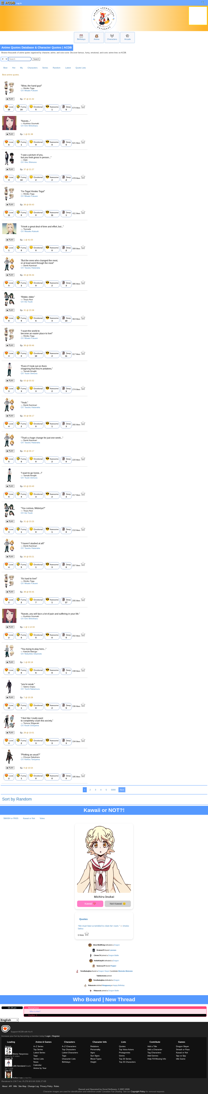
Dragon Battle (113, 955)
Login (48, 1036)
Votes (42, 818)
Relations (94, 1046)
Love (9, 108)
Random (56, 68)
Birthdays (81, 39)
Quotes (83, 919)
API (10, 1086)
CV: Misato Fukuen (29, 90)
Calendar (37, 1065)
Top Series (38, 1049)
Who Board (87, 999)
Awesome (52, 108)
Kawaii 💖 (90, 903)
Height (93, 1062)
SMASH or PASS (10, 818)
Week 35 (9, 1058)
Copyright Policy (138, 1091)
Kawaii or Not (29, 818)
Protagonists (124, 1052)
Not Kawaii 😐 (118, 903)
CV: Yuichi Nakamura (30, 689)
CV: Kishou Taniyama (30, 759)
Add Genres (152, 1056)
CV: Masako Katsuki (30, 231)
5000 (113, 790)
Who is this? (35, 1011)
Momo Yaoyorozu (20, 1054)
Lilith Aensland (18, 1066)
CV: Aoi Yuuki (27, 302)
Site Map (22, 1086)
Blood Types (95, 1059)
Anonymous (33, 1008)
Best (5, 68)
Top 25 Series (125, 1059)
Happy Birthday (119, 985)
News (35, 1062)
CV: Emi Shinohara (29, 126)
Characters (112, 39)
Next (122, 790)
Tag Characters (154, 1052)
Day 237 (8, 1070)
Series (45, 68)
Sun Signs (94, 1056)
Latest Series (39, 1052)
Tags (35, 1056)
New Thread (120, 999)
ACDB (10, 3)
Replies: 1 (32, 1015)
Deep (66, 108)
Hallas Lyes (17, 1078)
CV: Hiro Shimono (29, 162)
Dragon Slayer (103, 971)
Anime (96, 39)
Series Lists (38, 1059)
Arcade (127, 39)
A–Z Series (38, 1046)
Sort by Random (17, 799)
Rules (56, 1086)
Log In (18, 3)
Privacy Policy (46, 1086)
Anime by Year (39, 1068)
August (8, 1046)
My (21, 68)
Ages (92, 1052)
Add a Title (152, 1046)
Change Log (33, 1086)
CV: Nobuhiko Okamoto (31, 654)
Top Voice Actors (126, 1049)
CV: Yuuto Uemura (29, 373)
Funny (21, 108)
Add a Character (154, 1049)
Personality (95, 1049)
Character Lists (69, 1059)
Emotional (36, 108)
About (4, 1086)
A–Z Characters (69, 1046)
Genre (122, 1056)
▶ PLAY (10, 99)
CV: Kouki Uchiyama (30, 725)
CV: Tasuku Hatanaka (30, 268)
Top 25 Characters (127, 1062)
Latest (68, 68)
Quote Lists (81, 68)
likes (76, 108)
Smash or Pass (183, 1049)
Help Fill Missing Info (156, 1059)
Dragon (117, 945)
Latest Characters (70, 1052)
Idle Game (180, 1059)
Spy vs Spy (181, 1056)
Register (56, 1036)
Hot (13, 68)
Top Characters (69, 1049)
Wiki (15, 1086)
